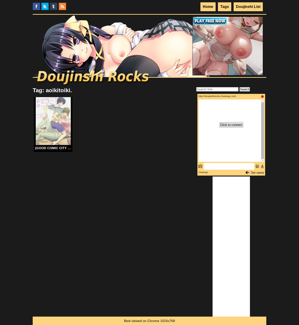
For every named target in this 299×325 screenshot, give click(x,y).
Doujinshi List (248, 7)
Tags (224, 7)
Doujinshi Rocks (93, 78)
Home (208, 7)
